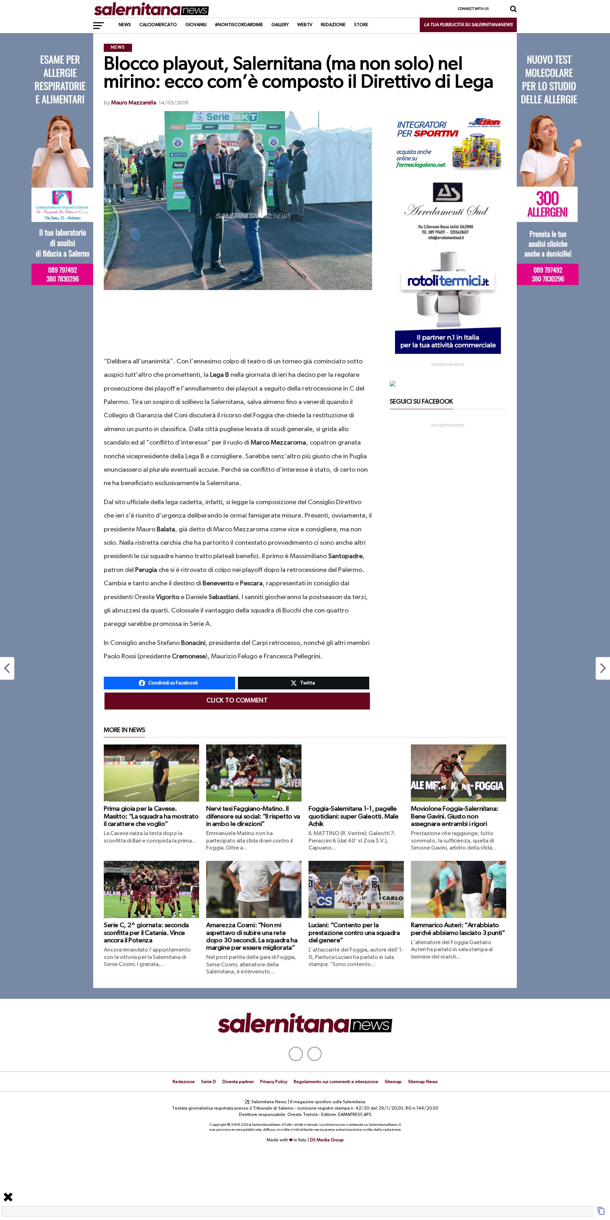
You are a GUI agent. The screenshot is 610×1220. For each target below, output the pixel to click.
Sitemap (393, 1082)
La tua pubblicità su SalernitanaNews (468, 25)
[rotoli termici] (448, 352)
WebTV (304, 25)
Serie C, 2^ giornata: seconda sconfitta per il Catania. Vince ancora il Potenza (146, 932)
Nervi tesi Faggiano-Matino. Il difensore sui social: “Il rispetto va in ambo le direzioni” (253, 816)
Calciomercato (158, 25)
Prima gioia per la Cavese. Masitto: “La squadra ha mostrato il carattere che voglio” (151, 816)
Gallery (280, 25)
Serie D (208, 1082)
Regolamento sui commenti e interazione (336, 1082)
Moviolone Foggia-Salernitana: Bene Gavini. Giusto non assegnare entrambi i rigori (454, 816)
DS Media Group (327, 1140)
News (125, 25)
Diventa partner (238, 1082)
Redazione (333, 25)
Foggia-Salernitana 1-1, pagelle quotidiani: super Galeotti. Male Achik (354, 816)
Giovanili (196, 25)
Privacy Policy (273, 1082)
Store (361, 25)
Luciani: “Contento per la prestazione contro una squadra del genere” (354, 932)
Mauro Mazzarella (133, 103)
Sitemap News (423, 1082)
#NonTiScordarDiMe (239, 25)
